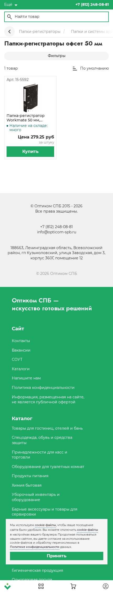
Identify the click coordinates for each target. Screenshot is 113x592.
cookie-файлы (45, 525)
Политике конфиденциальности (34, 547)
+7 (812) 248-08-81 (56, 226)
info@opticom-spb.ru (56, 232)
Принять (56, 555)
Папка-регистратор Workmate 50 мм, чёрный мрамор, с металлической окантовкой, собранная (30, 118)
